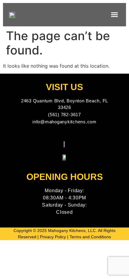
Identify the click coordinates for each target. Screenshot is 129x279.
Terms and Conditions (90, 236)
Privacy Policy (53, 236)
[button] (114, 14)
